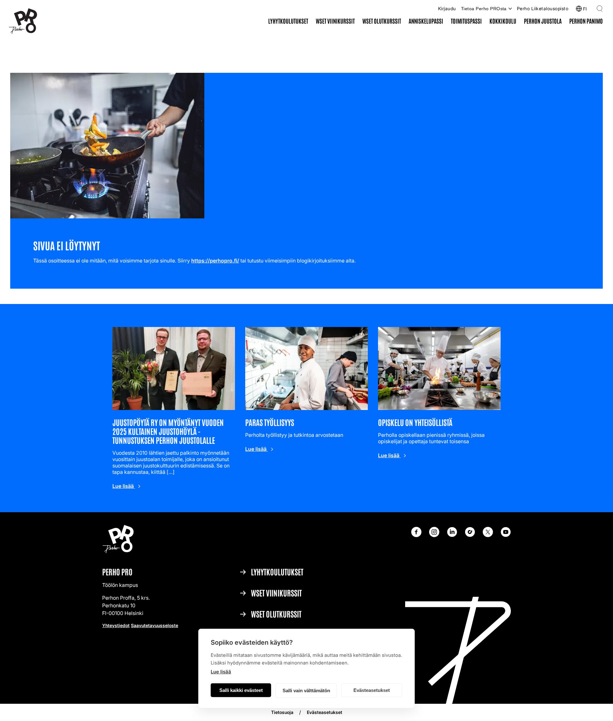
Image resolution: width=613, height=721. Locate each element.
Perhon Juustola (543, 21)
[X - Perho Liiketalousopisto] (488, 535)
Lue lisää (221, 672)
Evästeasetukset (371, 690)
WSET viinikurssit (335, 21)
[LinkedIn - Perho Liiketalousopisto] (452, 535)
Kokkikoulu (502, 21)
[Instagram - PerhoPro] (434, 535)
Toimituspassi (466, 21)
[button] (599, 8)
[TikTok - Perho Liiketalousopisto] (470, 535)
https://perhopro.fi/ (215, 260)
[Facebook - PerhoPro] (416, 535)
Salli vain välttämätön (306, 690)
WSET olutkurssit (381, 21)
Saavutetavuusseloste (154, 625)
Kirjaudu (447, 8)
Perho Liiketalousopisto (542, 8)
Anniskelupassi (426, 21)
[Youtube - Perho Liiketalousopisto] (506, 535)
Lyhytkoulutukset (288, 21)
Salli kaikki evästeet (241, 690)
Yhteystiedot (116, 625)
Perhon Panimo (586, 21)
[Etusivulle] (23, 21)
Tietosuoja (282, 712)
